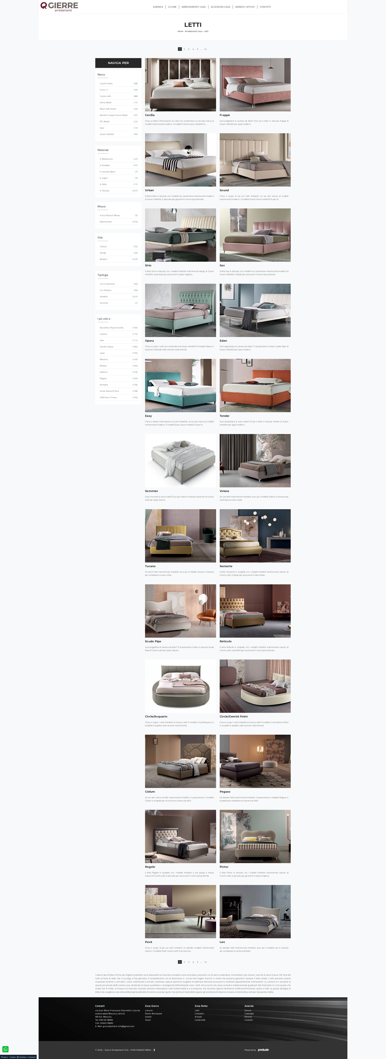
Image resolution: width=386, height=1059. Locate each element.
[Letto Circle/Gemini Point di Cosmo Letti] (255, 686)
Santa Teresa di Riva (118, 391)
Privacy (4, 1057)
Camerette (200, 1019)
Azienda (158, 7)
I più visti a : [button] (104, 319)
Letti (206, 31)
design (118, 252)
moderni (118, 259)
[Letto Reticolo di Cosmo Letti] (255, 611)
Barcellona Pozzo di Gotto (118, 327)
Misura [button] (102, 206)
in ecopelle (118, 165)
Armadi (198, 1016)
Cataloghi (249, 1013)
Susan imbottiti (118, 134)
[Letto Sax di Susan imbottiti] (255, 235)
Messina (118, 359)
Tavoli (148, 1019)
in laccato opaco (118, 171)
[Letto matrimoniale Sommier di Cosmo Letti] (180, 460)
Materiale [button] (103, 150)
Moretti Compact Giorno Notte (118, 115)
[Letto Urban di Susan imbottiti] (180, 160)
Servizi (248, 1010)
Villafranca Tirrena (118, 397)
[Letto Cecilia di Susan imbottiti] (180, 84)
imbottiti (118, 296)
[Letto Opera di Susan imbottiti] (180, 310)
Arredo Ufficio (245, 7)
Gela (118, 340)
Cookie (13, 1057)
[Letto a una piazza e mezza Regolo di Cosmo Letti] (180, 836)
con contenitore (118, 283)
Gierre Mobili (118, 102)
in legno (118, 177)
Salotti (148, 1016)
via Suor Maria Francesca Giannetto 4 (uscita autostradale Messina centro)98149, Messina (117, 1013)
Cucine (172, 7)
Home (180, 31)
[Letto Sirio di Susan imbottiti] (180, 235)
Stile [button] (100, 237)
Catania (118, 333)
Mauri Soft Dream (118, 108)
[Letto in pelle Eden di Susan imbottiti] (255, 310)
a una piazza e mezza (118, 215)
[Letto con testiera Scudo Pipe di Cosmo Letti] (180, 611)
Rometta (118, 384)
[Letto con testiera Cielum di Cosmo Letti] (180, 761)
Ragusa (118, 378)
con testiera (118, 290)
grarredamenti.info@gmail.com (118, 1026)
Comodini (199, 1013)
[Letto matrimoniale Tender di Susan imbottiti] (255, 385)
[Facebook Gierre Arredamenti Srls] (154, 1049)
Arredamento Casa (194, 7)
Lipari (118, 353)
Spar (118, 127)
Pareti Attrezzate (153, 1013)
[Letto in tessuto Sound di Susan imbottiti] (255, 160)
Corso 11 (118, 89)
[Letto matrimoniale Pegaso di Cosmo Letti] (255, 761)
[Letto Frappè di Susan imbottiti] (255, 84)
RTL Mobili (118, 121)
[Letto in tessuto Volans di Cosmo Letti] (255, 460)
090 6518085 (106, 1019)
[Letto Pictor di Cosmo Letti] (255, 836)
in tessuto (118, 190)
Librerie (149, 1010)
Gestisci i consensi (27, 1057)
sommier (118, 302)
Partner (248, 1016)
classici (118, 246)
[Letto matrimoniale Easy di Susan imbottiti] (180, 385)
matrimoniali (118, 221)
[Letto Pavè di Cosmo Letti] (180, 911)
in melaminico (118, 158)
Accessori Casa (220, 7)
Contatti (265, 7)
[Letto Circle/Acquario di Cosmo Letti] (180, 686)
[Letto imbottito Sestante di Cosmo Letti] (255, 535)
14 (205, 49)
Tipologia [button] (103, 275)
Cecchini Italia (118, 83)
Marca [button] (101, 74)
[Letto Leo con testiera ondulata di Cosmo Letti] (255, 911)
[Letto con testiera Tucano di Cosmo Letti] (180, 535)
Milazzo (118, 365)
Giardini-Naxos (118, 346)
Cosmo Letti (118, 96)
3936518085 (106, 1023)
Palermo (118, 372)
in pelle (118, 184)
